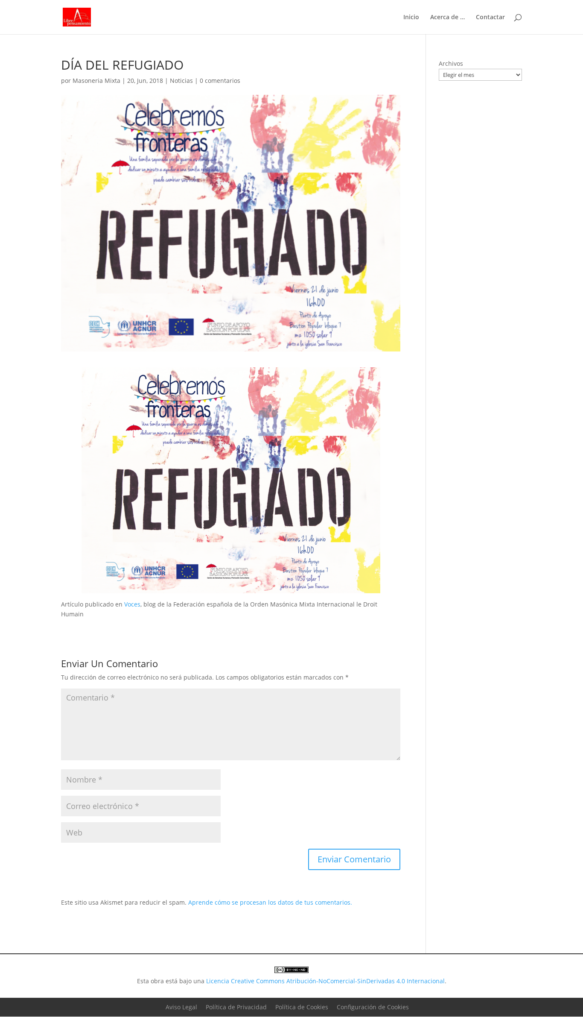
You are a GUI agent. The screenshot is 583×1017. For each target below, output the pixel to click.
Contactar (490, 17)
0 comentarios (220, 80)
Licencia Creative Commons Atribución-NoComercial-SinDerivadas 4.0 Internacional (325, 981)
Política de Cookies (301, 1007)
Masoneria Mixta (96, 80)
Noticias (181, 80)
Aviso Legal (181, 1007)
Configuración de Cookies (373, 1007)
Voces (132, 604)
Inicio (411, 17)
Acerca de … (447, 17)
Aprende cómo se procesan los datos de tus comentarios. (270, 902)
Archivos (451, 63)
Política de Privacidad (236, 1007)
